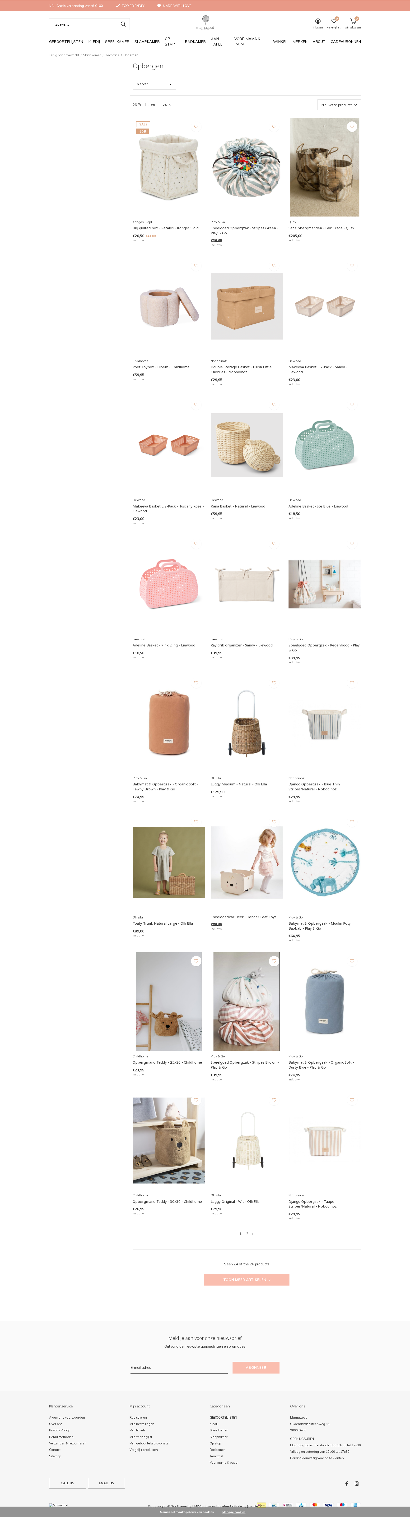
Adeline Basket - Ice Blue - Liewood (318, 506)
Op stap (170, 41)
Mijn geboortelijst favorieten (150, 1443)
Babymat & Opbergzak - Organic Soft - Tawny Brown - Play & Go (165, 786)
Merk (142, 84)
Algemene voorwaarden (67, 1417)
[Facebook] (346, 1483)
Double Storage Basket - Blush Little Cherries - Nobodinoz (241, 369)
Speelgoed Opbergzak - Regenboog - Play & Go (324, 647)
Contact (55, 1450)
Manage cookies (234, 1512)
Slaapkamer (147, 41)
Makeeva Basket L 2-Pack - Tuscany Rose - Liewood (168, 508)
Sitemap (55, 1456)
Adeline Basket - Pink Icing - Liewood (164, 645)
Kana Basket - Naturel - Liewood (238, 506)
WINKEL (280, 41)
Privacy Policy (59, 1430)
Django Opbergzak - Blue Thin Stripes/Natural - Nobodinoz (314, 786)
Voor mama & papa (247, 41)
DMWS (197, 1506)
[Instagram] (357, 1483)
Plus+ (209, 1506)
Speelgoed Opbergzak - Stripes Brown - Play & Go (245, 1065)
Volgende (252, 1233)
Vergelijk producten (144, 1450)
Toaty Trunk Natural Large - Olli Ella (163, 923)
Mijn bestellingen (142, 1424)
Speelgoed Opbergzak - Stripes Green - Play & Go (244, 230)
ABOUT (319, 41)
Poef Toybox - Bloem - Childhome (161, 366)
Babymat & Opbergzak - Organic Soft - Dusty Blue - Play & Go (321, 1065)
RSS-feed (223, 1506)
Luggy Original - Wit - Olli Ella (235, 1201)
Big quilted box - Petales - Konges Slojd (166, 228)
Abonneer (256, 1367)
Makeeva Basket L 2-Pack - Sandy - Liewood (318, 369)
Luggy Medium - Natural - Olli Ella (239, 784)
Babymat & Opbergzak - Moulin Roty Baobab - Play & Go (320, 926)
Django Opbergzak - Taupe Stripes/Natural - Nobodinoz (313, 1204)
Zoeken (123, 24)
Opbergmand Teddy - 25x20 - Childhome (167, 1062)
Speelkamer (117, 41)
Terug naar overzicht (64, 55)
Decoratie (112, 55)
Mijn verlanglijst (141, 1437)
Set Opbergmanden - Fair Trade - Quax (321, 228)
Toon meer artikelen (245, 1279)
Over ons (55, 1424)
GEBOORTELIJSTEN (66, 41)
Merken (300, 41)
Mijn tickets (138, 1430)
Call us (67, 1483)
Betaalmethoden (61, 1437)
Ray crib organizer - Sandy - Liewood (242, 645)
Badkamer (195, 41)
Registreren (138, 1417)
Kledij (94, 41)
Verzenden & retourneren (67, 1443)
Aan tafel (216, 41)
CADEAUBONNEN (346, 41)
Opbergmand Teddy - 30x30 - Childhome (167, 1201)
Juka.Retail (254, 1506)
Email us (106, 1483)
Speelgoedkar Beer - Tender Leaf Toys (243, 916)
